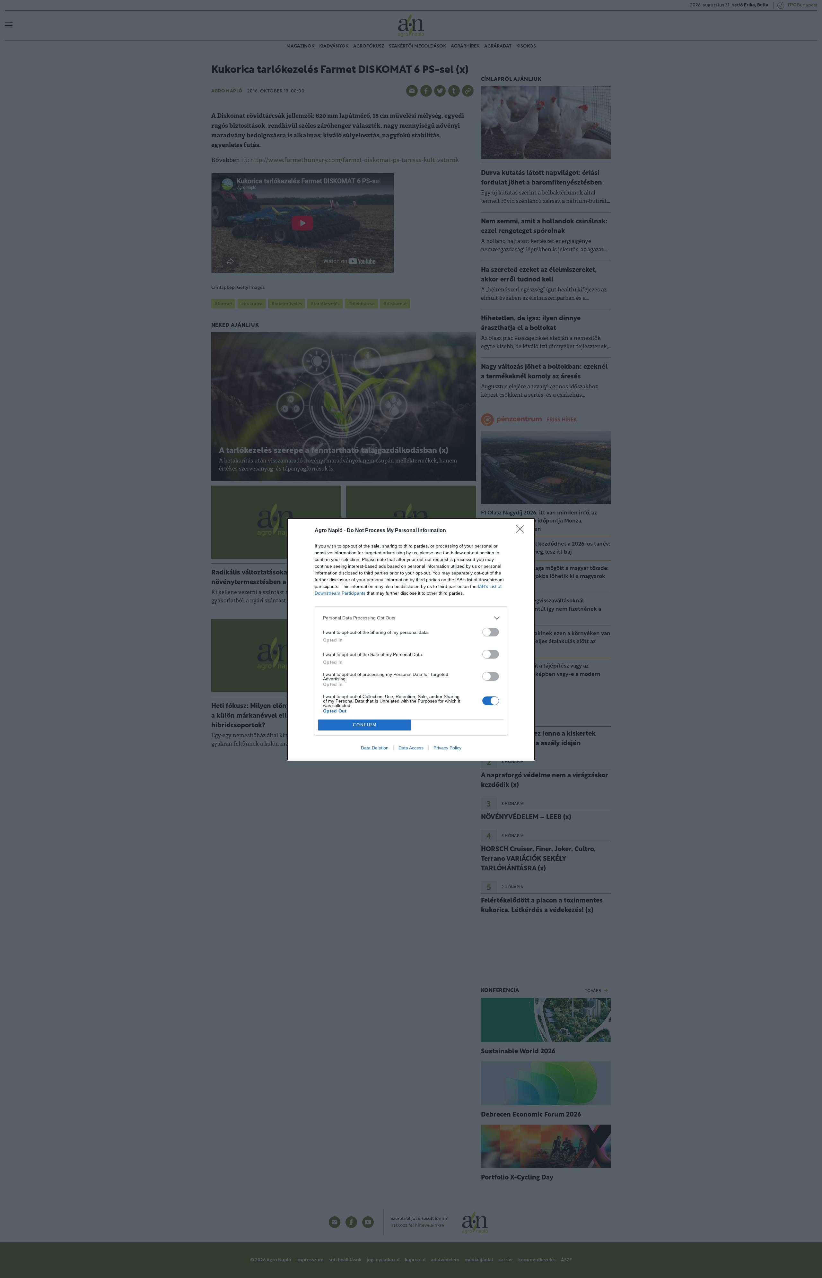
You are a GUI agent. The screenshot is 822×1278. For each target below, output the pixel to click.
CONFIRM (365, 724)
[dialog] (411, 639)
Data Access (411, 747)
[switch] (490, 632)
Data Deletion (375, 747)
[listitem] (411, 618)
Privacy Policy (447, 747)
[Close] (522, 531)
